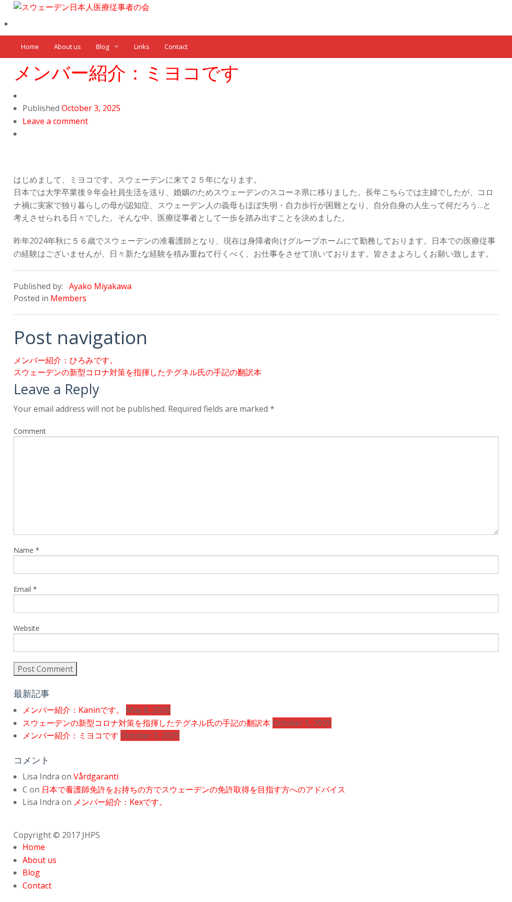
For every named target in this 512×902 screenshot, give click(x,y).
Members (68, 298)
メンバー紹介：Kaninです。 (73, 709)
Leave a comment (55, 121)
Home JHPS (37, 24)
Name (27, 550)
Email (25, 589)
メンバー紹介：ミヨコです (127, 72)
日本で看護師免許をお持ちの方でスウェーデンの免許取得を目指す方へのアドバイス (194, 789)
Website (27, 628)
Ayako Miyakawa (100, 286)
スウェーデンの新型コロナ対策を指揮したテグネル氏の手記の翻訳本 (138, 372)
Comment (30, 431)
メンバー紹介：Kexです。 (120, 801)
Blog (102, 46)
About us (67, 46)
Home (30, 46)
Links (142, 46)
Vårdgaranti (96, 776)
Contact (176, 46)
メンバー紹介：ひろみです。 (66, 360)
